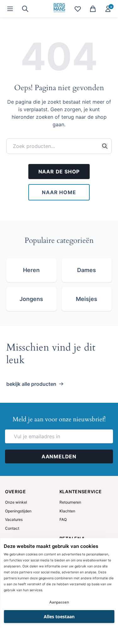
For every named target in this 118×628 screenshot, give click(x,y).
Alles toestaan (59, 617)
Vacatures (14, 519)
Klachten (67, 511)
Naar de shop (59, 171)
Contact (12, 528)
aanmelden (59, 456)
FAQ (63, 519)
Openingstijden (18, 511)
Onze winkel (16, 502)
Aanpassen (59, 602)
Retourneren (70, 502)
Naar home (59, 192)
